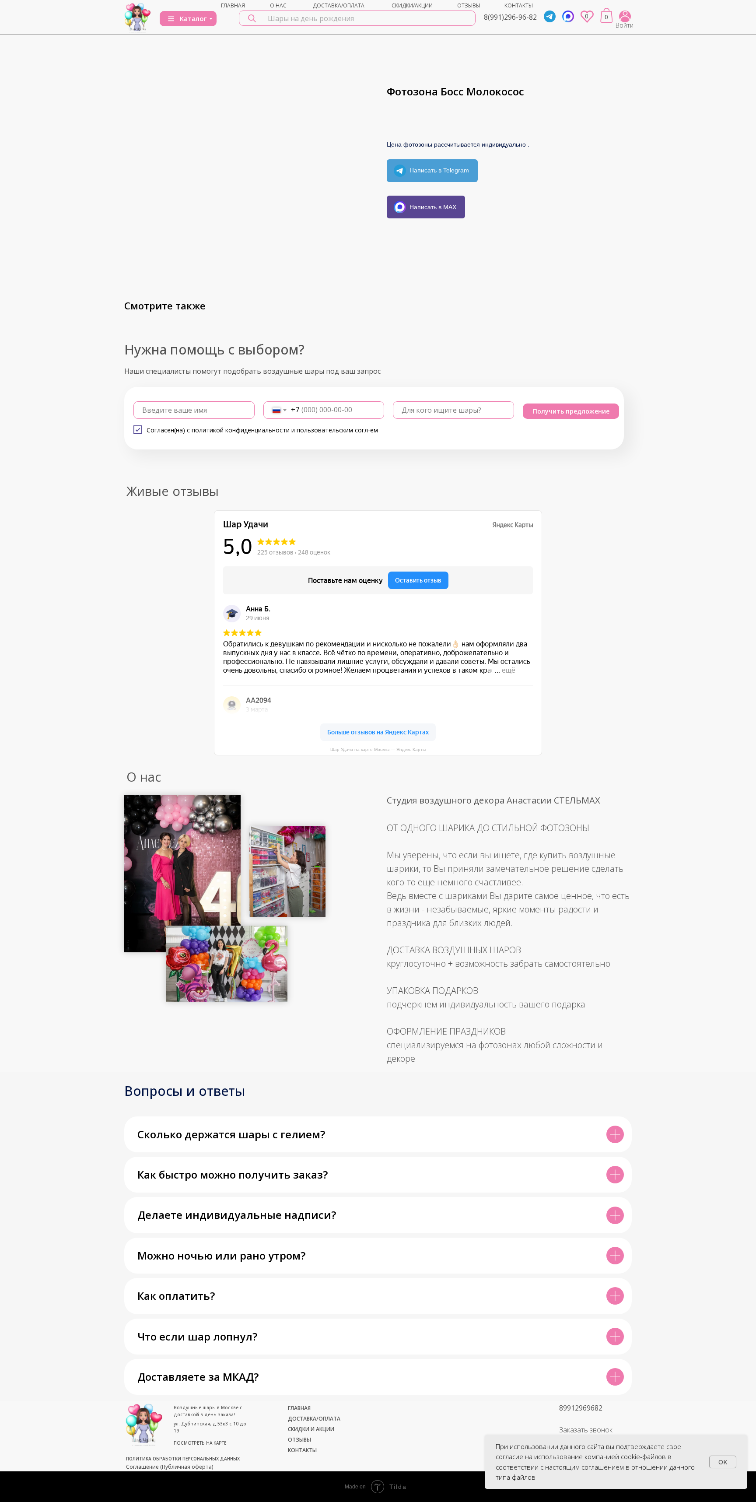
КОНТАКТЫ (518, 5)
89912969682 (580, 1408)
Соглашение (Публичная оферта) (170, 1466)
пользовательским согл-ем (337, 429)
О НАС (278, 5)
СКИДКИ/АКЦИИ (412, 5)
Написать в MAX (433, 207)
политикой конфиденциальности (241, 429)
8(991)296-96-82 (510, 17)
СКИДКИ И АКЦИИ (311, 1429)
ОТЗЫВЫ (468, 5)
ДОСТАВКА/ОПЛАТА (338, 5)
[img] (137, 17)
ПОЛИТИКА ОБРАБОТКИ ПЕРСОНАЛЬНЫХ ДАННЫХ (183, 1459)
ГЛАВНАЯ (233, 5)
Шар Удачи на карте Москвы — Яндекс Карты (378, 749)
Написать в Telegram (439, 170)
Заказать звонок (585, 1430)
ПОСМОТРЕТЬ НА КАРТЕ (200, 1443)
